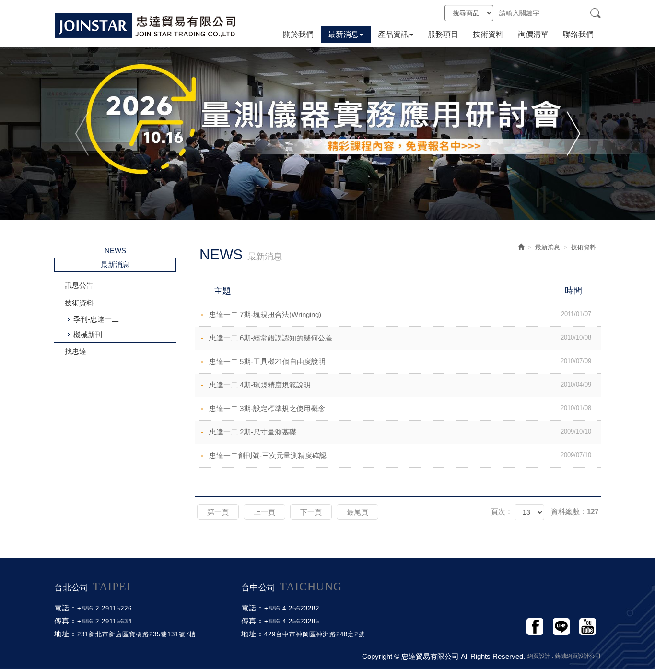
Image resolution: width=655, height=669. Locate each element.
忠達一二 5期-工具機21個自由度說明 (400, 361)
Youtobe (587, 626)
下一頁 (311, 512)
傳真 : (64, 621)
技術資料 (79, 303)
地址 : (64, 634)
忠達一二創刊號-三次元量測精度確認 (400, 455)
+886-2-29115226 (104, 608)
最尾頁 (357, 512)
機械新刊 (87, 334)
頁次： (502, 511)
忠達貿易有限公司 (145, 25)
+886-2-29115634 (104, 621)
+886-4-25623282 (291, 608)
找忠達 (75, 351)
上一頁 (264, 512)
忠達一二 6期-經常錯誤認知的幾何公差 (400, 338)
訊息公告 (79, 285)
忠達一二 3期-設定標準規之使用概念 (400, 408)
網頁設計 (538, 656)
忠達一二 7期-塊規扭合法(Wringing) (400, 314)
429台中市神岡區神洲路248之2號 (314, 634)
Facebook (534, 626)
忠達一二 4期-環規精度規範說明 (400, 385)
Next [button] (572, 133)
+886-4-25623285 (291, 621)
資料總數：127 (574, 511)
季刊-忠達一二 (96, 319)
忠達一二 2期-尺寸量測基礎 (400, 432)
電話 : (64, 608)
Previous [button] (83, 133)
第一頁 (218, 512)
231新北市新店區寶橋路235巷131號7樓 (136, 634)
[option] (327, 133)
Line (561, 626)
